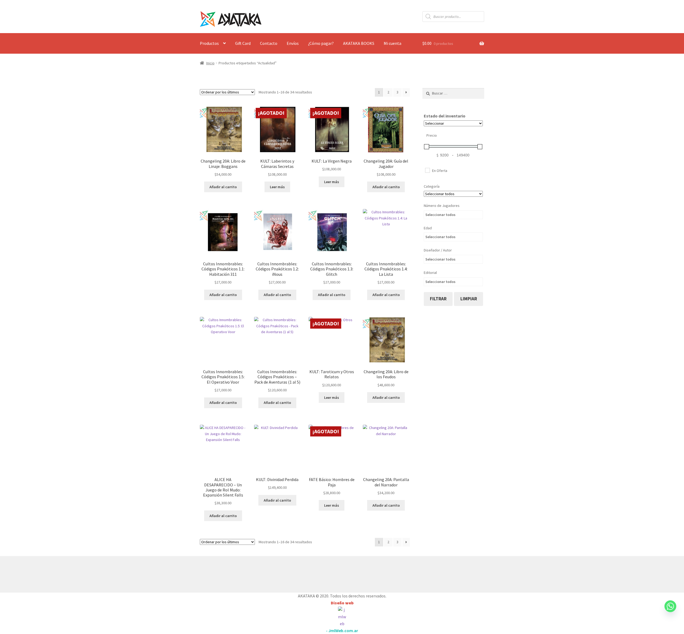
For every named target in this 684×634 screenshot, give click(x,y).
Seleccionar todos (440, 214)
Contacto (268, 43)
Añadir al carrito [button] (223, 186)
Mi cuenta (392, 43)
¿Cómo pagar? (321, 43)
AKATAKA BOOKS (358, 43)
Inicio (210, 63)
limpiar (468, 299)
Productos (209, 43)
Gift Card (243, 43)
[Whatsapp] (670, 611)
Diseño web (342, 602)
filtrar (438, 299)
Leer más (277, 186)
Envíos (293, 43)
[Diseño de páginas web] (342, 617)
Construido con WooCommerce (228, 573)
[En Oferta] (427, 170)
